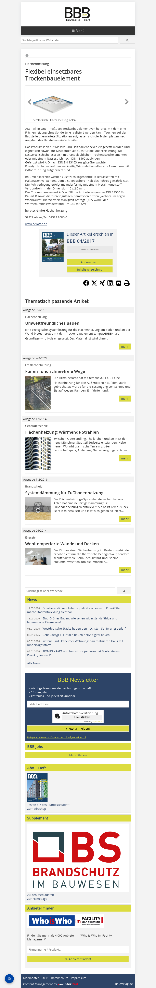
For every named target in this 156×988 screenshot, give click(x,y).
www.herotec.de (36, 224)
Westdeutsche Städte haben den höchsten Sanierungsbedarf (76, 628)
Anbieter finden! (79, 959)
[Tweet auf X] (94, 285)
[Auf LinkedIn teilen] (110, 285)
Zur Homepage (37, 899)
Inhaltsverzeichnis (89, 269)
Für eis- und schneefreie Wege (55, 371)
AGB (45, 978)
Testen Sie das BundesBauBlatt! (48, 805)
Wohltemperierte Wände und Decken (62, 543)
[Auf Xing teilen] (102, 285)
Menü (80, 30)
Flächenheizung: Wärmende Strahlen (62, 432)
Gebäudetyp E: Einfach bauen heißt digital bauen (68, 635)
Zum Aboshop (36, 809)
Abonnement (90, 262)
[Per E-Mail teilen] (119, 283)
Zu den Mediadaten (40, 895)
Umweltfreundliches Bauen (52, 323)
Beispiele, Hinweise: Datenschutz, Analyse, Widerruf (56, 737)
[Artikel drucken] (127, 283)
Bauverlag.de (124, 984)
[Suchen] (127, 40)
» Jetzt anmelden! (78, 728)
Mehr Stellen (78, 755)
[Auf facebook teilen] (86, 285)
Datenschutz (59, 978)
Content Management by (40, 984)
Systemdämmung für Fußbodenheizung (64, 492)
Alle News (34, 663)
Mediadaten (31, 978)
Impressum (78, 978)
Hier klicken (82, 717)
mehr (125, 346)
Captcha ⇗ (93, 721)
